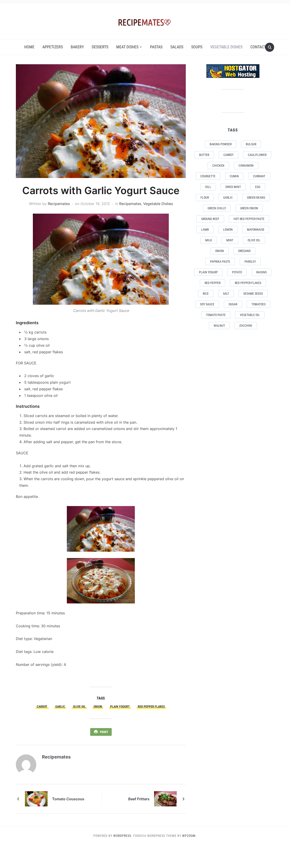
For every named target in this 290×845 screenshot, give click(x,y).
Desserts (100, 46)
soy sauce (207, 304)
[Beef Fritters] (165, 798)
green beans (256, 197)
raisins (261, 272)
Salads (176, 46)
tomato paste (216, 315)
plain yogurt (120, 706)
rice (206, 293)
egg (257, 187)
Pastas (156, 46)
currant (259, 176)
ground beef (210, 219)
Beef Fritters (139, 799)
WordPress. (122, 836)
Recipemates (59, 203)
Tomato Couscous (68, 799)
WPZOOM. (189, 836)
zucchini (245, 325)
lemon (228, 229)
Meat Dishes (127, 46)
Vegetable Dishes (226, 46)
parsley (250, 261)
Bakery (77, 46)
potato (237, 272)
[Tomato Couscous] (36, 798)
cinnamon (246, 165)
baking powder (221, 144)
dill (208, 187)
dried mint (233, 187)
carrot (42, 706)
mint (229, 240)
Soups (196, 46)
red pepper (212, 283)
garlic (60, 706)
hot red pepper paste (249, 219)
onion (98, 706)
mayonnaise (255, 229)
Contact (258, 46)
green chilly (217, 208)
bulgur (251, 144)
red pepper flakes (151, 706)
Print (104, 732)
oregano (244, 251)
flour (205, 197)
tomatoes (258, 304)
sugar (233, 304)
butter (204, 155)
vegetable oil (250, 315)
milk (208, 240)
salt (226, 293)
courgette (207, 176)
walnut (219, 325)
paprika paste (220, 261)
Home (29, 46)
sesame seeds (253, 293)
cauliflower (257, 155)
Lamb (205, 229)
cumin (234, 176)
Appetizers (52, 46)
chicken (218, 165)
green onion (249, 208)
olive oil (79, 706)
